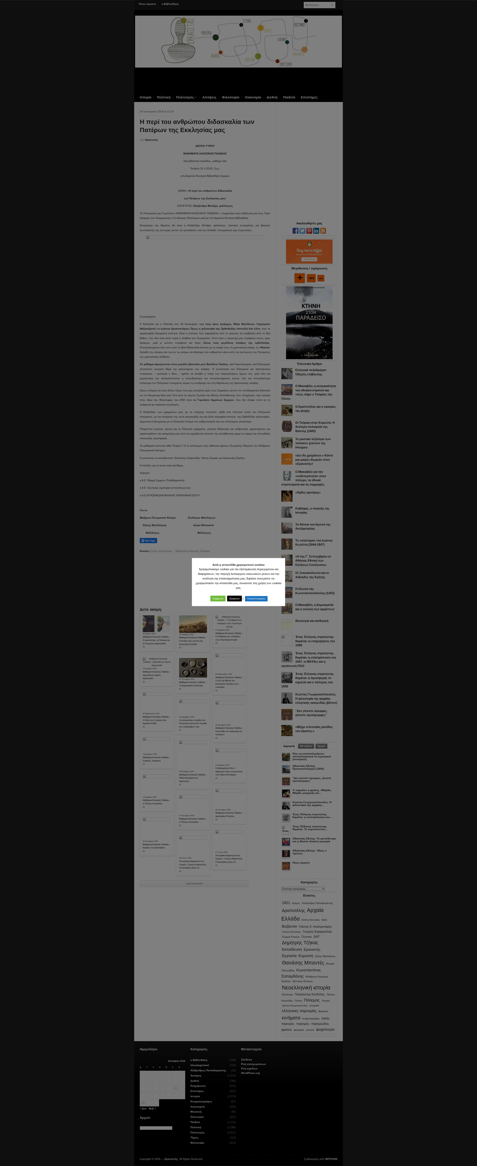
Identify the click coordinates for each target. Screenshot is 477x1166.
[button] (217, 598)
